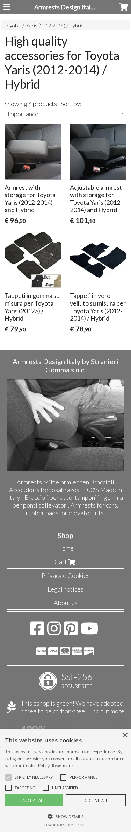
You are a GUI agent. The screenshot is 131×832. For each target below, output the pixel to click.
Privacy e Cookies (66, 575)
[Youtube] (90, 632)
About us (66, 603)
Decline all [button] (95, 800)
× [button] (125, 735)
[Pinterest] (71, 632)
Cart (61, 562)
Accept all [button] (33, 800)
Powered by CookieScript (65, 825)
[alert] (65, 780)
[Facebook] (37, 632)
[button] (34, 777)
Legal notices (65, 589)
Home (65, 548)
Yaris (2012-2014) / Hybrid (54, 25)
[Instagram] (54, 632)
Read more (62, 765)
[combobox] (65, 113)
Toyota (12, 25)
